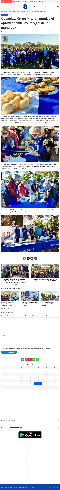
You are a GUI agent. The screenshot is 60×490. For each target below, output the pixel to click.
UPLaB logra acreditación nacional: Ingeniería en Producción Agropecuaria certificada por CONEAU (35, 1)
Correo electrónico (6, 342)
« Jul (2, 391)
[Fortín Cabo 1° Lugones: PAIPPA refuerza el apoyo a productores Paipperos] (30, 296)
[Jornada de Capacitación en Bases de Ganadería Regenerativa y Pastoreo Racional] (10, 296)
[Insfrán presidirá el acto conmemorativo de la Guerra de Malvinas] (50, 296)
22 (46, 380)
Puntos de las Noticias (30, 487)
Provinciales (8, 11)
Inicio (3, 11)
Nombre (3, 335)
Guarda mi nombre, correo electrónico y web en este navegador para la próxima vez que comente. (26, 348)
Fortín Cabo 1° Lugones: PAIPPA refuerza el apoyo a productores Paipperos (30, 304)
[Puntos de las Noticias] (30, 6)
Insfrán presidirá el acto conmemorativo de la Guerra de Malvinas (49, 304)
